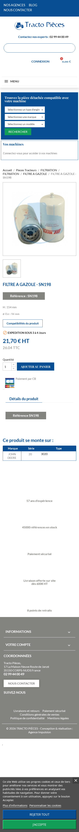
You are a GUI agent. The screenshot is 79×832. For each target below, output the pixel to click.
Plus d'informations (15, 805)
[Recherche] (70, 48)
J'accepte (39, 825)
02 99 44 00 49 (59, 36)
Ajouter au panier (35, 367)
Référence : (18, 296)
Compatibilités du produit (23, 323)
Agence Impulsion (39, 732)
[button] (25, 109)
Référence (20, 415)
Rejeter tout (39, 815)
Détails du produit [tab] (23, 399)
